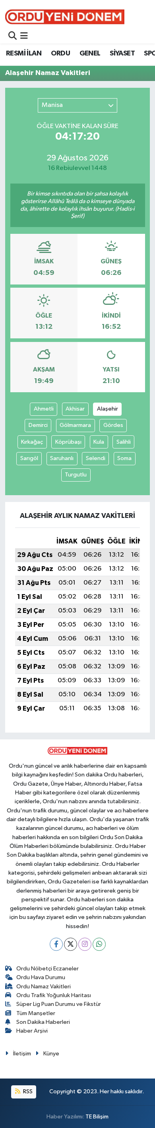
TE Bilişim (96, 1117)
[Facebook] (56, 944)
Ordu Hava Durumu (40, 977)
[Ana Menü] (24, 36)
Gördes (113, 425)
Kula (98, 442)
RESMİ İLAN (23, 53)
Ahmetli (44, 409)
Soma (124, 458)
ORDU (60, 53)
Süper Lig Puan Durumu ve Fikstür (58, 1004)
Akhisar (75, 409)
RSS (27, 1091)
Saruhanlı (62, 458)
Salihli (123, 442)
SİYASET (122, 53)
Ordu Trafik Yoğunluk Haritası (53, 995)
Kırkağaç (32, 442)
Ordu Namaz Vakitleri (43, 987)
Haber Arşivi (32, 1031)
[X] (70, 944)
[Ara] (12, 36)
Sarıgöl (29, 458)
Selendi (95, 458)
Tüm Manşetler (35, 1013)
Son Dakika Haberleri (43, 1022)
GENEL (90, 53)
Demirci (38, 425)
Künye (51, 1054)
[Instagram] (84, 944)
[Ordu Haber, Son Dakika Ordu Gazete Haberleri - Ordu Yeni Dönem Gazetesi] (64, 17)
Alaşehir (107, 409)
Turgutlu (76, 475)
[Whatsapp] (99, 944)
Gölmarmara (75, 425)
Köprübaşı (68, 442)
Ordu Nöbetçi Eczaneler (47, 969)
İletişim (22, 1054)
